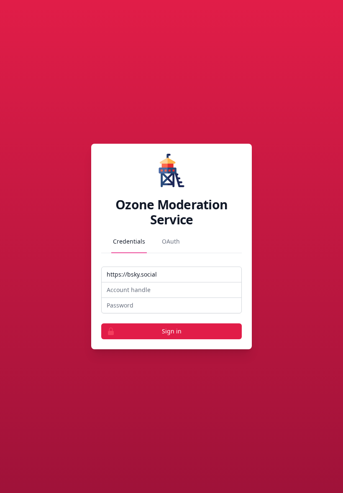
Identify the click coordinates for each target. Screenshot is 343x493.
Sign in (172, 331)
